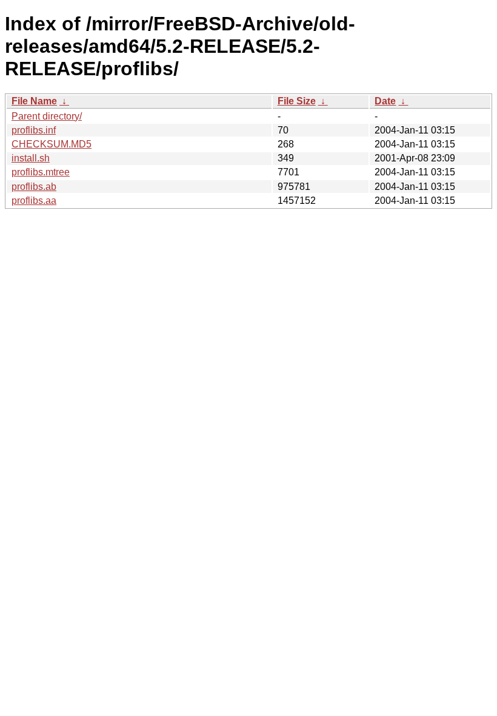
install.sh (31, 158)
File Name (34, 101)
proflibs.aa (34, 200)
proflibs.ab (34, 186)
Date (385, 101)
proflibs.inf (34, 130)
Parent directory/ (47, 116)
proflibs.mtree (41, 172)
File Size (297, 101)
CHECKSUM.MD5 (52, 144)
